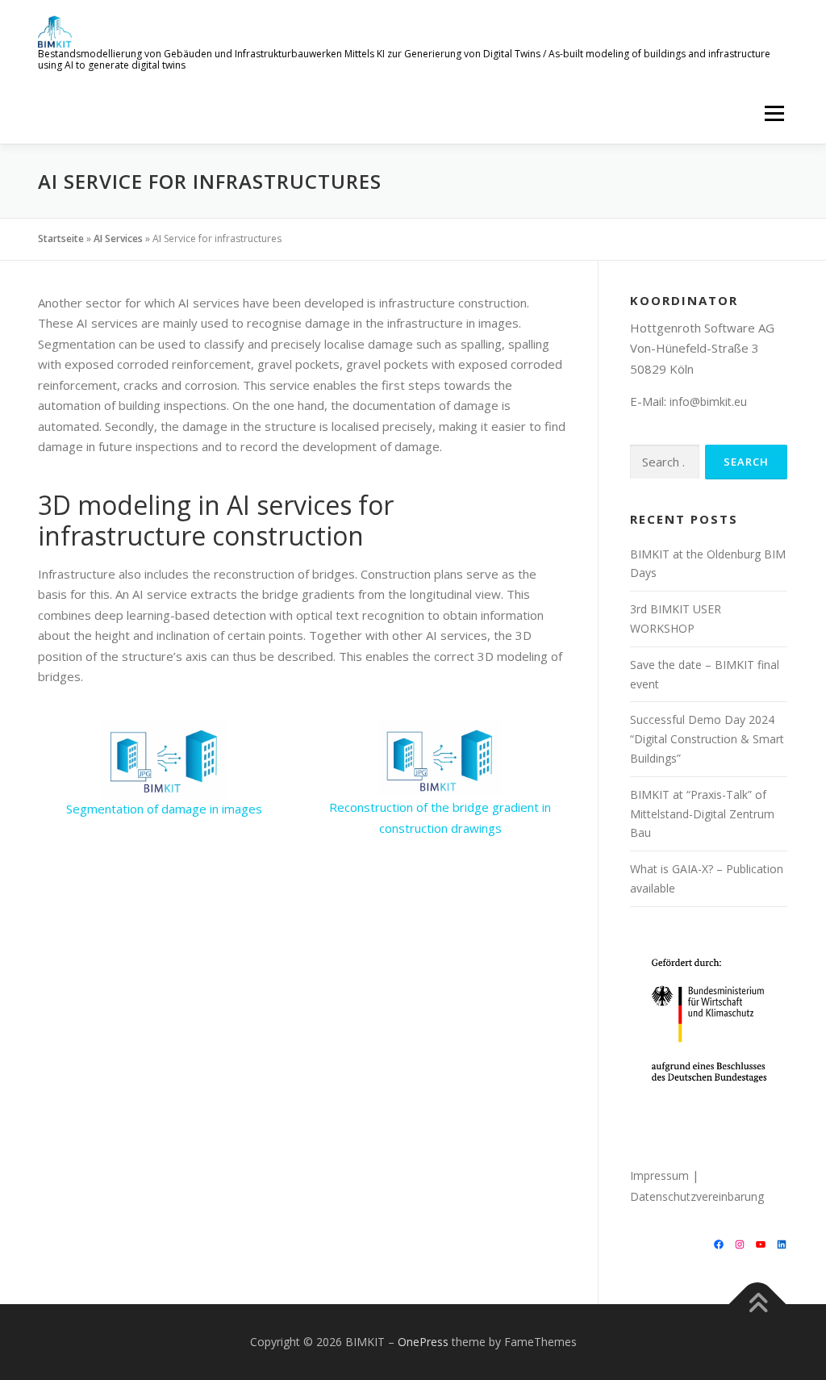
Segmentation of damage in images (164, 809)
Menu (774, 113)
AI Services (118, 238)
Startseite (61, 238)
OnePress (423, 1341)
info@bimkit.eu (708, 401)
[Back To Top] (757, 1304)
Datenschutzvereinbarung (697, 1196)
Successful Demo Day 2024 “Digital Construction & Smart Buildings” (707, 739)
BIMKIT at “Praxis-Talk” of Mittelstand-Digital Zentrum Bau (702, 814)
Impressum (659, 1175)
